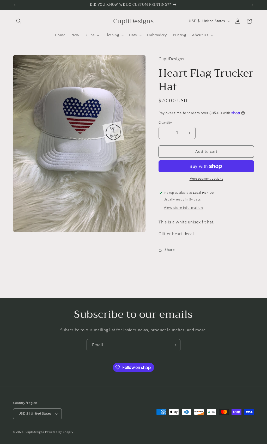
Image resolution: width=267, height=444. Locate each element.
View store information (183, 208)
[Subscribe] (174, 345)
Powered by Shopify (59, 432)
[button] (19, 21)
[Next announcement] (252, 5)
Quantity (165, 122)
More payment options (206, 178)
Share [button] (169, 250)
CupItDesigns (35, 432)
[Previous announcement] (15, 5)
